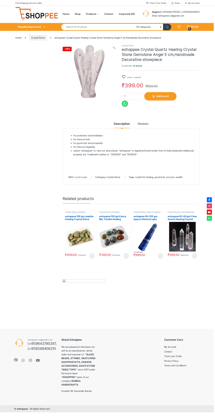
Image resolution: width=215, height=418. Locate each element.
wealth (179, 177)
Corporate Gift (127, 14)
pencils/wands (187, 212)
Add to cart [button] (92, 256)
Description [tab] (122, 123)
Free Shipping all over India (28, 3)
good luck (160, 177)
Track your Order (173, 356)
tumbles (81, 212)
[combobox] (98, 27)
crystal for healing (144, 177)
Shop (177, 3)
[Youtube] (209, 212)
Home (66, 14)
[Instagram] (209, 206)
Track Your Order (158, 3)
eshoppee (22, 408)
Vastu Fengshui (153, 212)
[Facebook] (209, 199)
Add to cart (162, 96)
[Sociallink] (16, 360)
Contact (108, 14)
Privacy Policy (171, 361)
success (170, 177)
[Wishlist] (179, 26)
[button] (114, 48)
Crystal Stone (38, 37)
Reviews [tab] (143, 123)
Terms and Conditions (175, 365)
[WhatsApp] (209, 218)
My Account (194, 3)
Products (91, 14)
